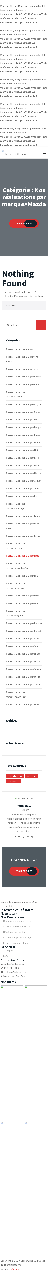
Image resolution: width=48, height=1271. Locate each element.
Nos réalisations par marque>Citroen (23, 411)
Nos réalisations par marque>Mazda (23, 555)
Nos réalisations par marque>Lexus (23, 535)
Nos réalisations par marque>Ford (22, 457)
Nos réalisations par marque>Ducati (23, 434)
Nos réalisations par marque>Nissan (23, 595)
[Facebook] (15, 836)
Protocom (13, 1268)
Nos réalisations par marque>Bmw (22, 384)
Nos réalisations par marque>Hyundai (24, 473)
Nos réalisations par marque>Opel (22, 603)
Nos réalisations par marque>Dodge (23, 427)
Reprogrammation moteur (17, 921)
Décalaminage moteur (14, 932)
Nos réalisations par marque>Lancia (23, 516)
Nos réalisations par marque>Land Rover (22, 526)
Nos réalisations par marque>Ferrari (23, 442)
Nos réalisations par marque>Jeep (22, 488)
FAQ (5, 956)
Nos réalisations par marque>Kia (21, 496)
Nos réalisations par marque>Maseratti (15, 546)
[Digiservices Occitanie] (14, 152)
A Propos (8, 950)
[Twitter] (19, 836)
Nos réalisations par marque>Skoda (23, 653)
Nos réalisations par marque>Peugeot (15, 613)
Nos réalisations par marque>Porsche (24, 623)
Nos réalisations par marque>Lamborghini (16, 506)
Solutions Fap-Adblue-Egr (17, 937)
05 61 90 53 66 (24, 871)
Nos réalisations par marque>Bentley (23, 376)
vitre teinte (31, 776)
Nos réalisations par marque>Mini (22, 575)
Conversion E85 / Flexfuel (16, 926)
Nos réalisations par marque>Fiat (22, 450)
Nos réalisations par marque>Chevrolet (15, 394)
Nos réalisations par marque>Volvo (22, 704)
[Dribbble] (32, 836)
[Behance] (28, 836)
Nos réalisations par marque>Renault (24, 630)
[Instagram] (23, 836)
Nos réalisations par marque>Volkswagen (16, 694)
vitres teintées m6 (15, 776)
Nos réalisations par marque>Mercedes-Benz (17, 566)
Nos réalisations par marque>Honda (23, 465)
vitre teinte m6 (13, 781)
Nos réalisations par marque (19, 349)
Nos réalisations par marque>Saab (22, 638)
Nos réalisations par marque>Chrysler (24, 404)
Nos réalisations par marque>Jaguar (23, 480)
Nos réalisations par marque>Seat (22, 646)
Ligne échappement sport (16, 943)
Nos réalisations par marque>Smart (23, 661)
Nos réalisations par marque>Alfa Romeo (22, 359)
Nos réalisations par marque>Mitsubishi (15, 585)
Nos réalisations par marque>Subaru (23, 669)
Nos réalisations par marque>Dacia (22, 419)
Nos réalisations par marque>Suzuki (23, 676)
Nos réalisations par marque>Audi (22, 369)
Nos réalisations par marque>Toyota (23, 684)
